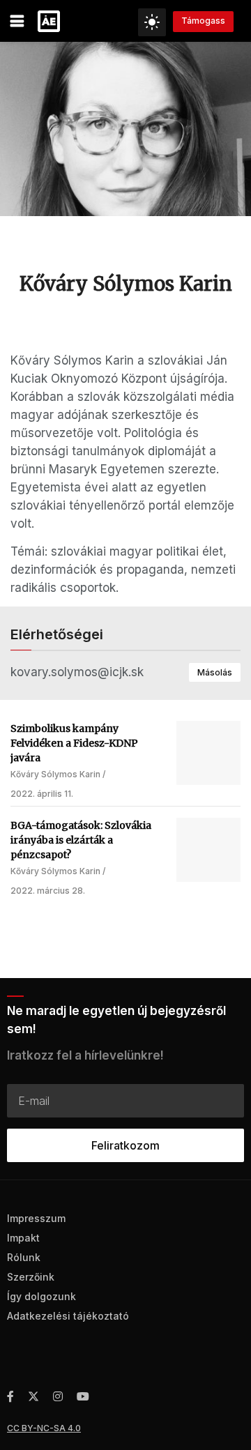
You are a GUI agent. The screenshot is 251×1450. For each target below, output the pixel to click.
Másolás (214, 672)
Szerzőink (30, 1277)
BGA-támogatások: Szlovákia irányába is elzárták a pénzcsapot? (80, 840)
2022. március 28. (47, 890)
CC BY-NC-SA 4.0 (44, 1428)
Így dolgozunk (41, 1296)
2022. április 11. (41, 793)
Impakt (23, 1238)
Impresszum (36, 1218)
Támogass (203, 20)
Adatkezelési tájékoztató (68, 1316)
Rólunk (23, 1257)
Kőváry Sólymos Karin (55, 774)
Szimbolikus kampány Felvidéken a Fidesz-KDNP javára (74, 743)
